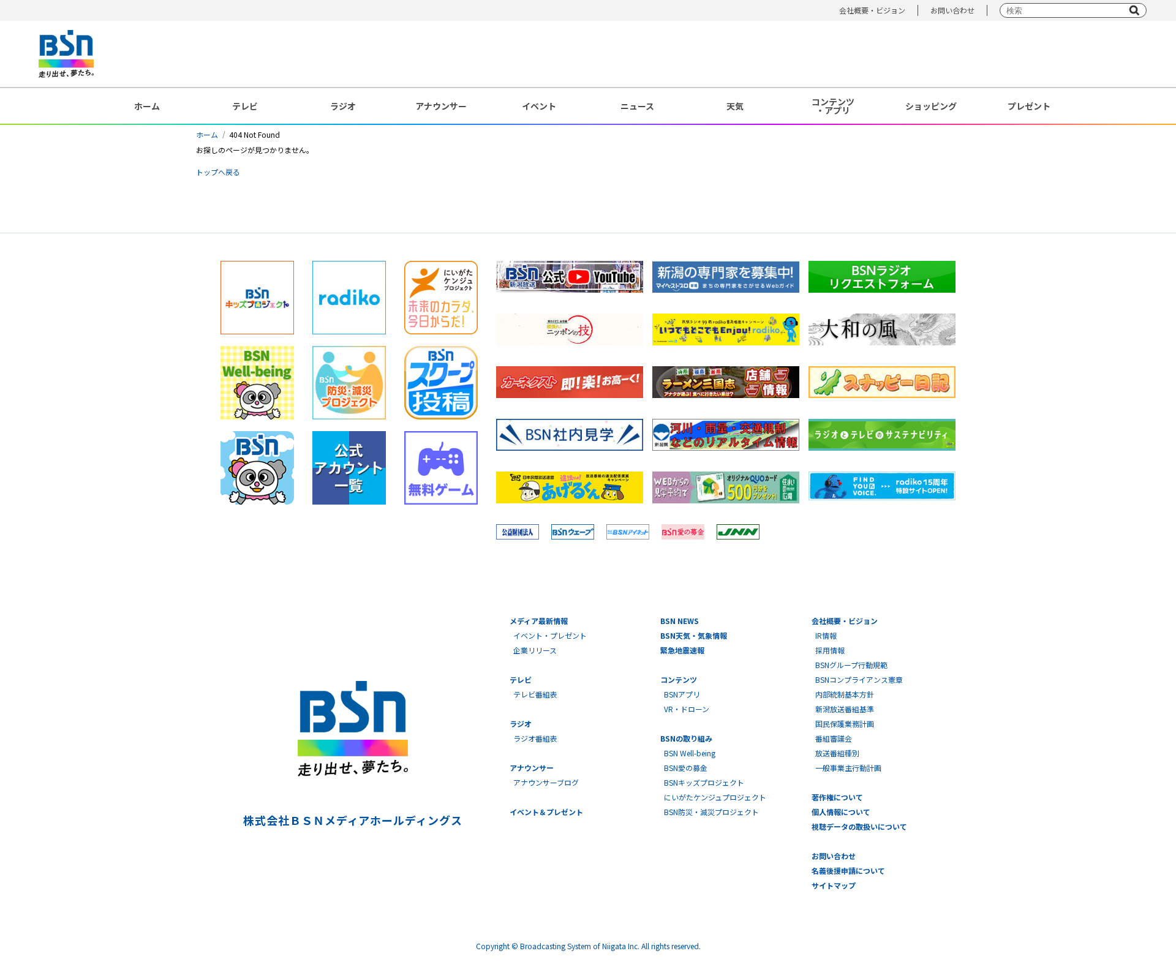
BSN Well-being (689, 753)
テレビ (245, 106)
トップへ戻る (218, 172)
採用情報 (830, 650)
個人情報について (841, 811)
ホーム (147, 106)
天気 (735, 106)
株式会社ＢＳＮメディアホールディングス (352, 820)
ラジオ (343, 106)
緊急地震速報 (682, 650)
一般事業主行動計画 (848, 767)
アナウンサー (441, 106)
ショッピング (931, 106)
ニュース (637, 106)
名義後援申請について (848, 870)
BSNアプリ (682, 694)
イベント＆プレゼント (546, 811)
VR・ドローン (686, 709)
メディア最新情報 (539, 620)
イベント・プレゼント (550, 635)
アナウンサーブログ (546, 782)
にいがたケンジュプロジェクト (715, 797)
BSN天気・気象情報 (693, 635)
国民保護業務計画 (844, 723)
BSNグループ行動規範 (851, 665)
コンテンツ (678, 679)
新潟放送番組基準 (844, 709)
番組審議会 (833, 738)
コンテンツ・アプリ (833, 106)
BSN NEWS (679, 620)
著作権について (837, 797)
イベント (539, 106)
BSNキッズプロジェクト (704, 782)
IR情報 (826, 635)
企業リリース (535, 650)
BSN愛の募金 (685, 767)
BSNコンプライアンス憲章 (859, 679)
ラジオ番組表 (535, 738)
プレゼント (1029, 106)
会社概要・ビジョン (872, 10)
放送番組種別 (837, 753)
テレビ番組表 (535, 694)
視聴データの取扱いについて (859, 826)
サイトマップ (834, 885)
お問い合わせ (952, 10)
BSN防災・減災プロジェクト (711, 811)
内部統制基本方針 (844, 694)
